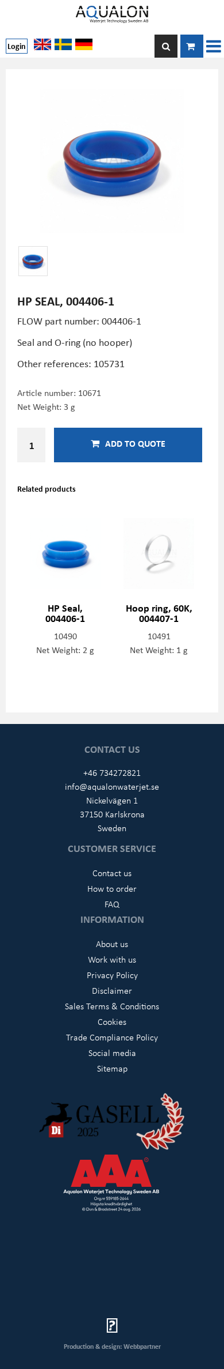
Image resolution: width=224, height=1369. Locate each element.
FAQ (112, 903)
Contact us (112, 872)
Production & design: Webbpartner (112, 1346)
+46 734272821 (112, 772)
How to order (112, 888)
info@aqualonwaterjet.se (112, 786)
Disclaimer (112, 990)
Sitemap (112, 1068)
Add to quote (135, 443)
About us (112, 943)
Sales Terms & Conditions (112, 1006)
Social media (112, 1052)
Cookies (112, 1021)
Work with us (112, 959)
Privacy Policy (112, 974)
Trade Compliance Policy (112, 1037)
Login (16, 45)
